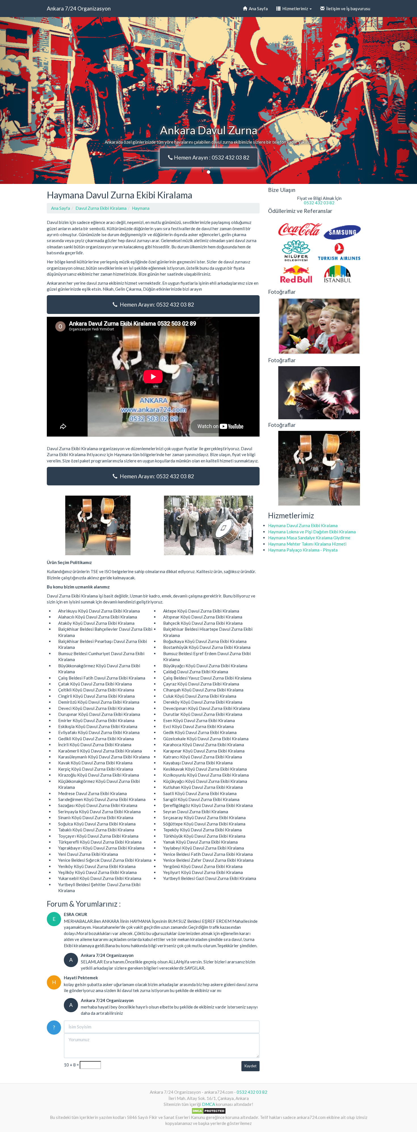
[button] (31, 100)
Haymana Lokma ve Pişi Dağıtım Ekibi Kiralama (312, 531)
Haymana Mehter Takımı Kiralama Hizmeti (307, 543)
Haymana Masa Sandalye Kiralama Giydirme (309, 537)
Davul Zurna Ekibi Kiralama (101, 208)
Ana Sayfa (257, 8)
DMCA (208, 1104)
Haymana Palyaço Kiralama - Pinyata (303, 549)
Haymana (140, 208)
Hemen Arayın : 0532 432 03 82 (211, 157)
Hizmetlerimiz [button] (295, 8)
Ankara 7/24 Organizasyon (79, 8)
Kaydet (250, 1066)
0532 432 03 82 (319, 202)
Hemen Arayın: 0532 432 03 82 (155, 304)
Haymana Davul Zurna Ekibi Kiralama (303, 525)
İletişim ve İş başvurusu (347, 8)
